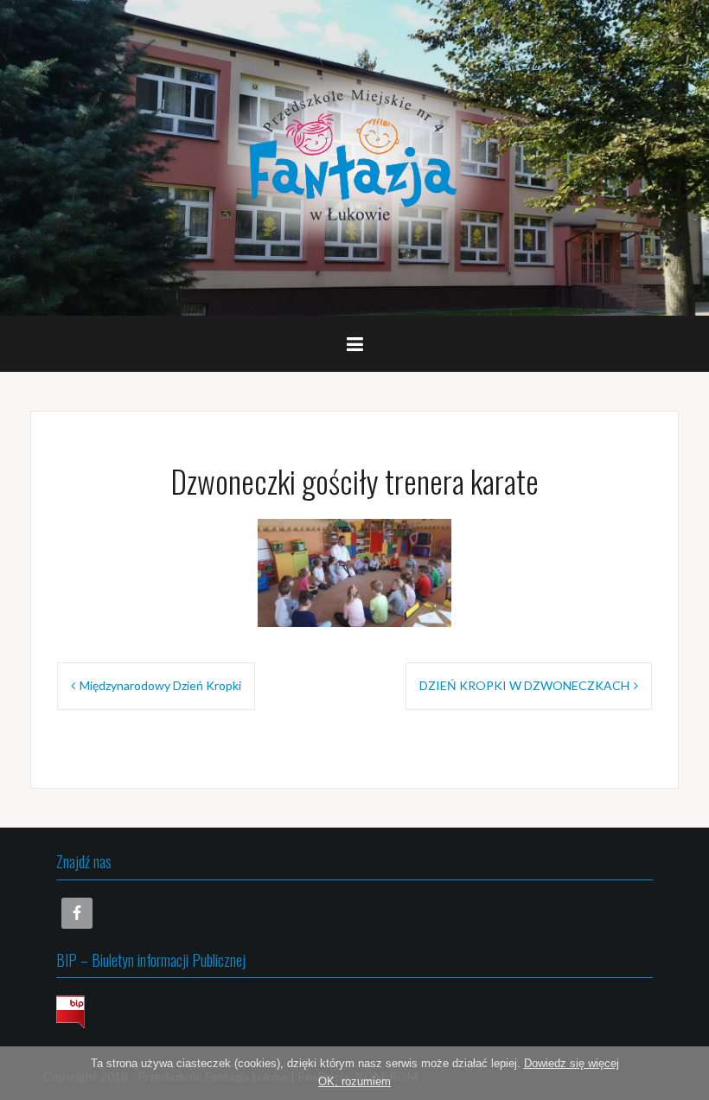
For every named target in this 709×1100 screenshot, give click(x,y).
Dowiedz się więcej (571, 1063)
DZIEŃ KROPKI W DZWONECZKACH (524, 685)
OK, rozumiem (354, 1081)
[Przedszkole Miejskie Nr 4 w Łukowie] (354, 156)
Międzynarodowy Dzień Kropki (160, 685)
